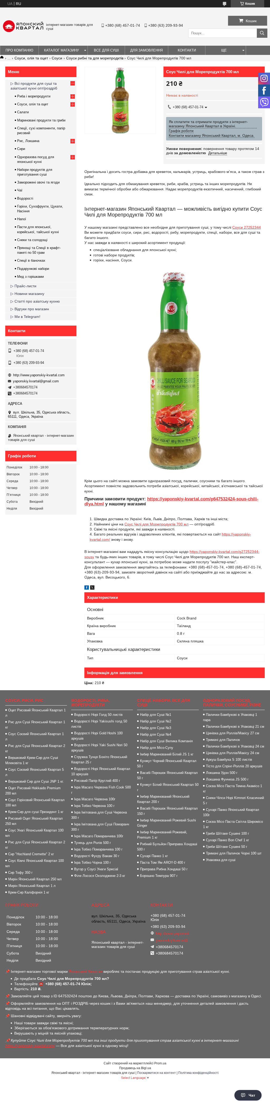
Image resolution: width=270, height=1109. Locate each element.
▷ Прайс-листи (23, 286)
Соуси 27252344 (246, 227)
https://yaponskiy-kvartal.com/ (30, 1046)
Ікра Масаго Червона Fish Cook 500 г (101, 790)
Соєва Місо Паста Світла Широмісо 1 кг (233, 824)
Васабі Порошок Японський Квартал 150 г (167, 811)
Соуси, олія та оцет (31, 58)
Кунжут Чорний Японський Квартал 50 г (166, 763)
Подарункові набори (33, 269)
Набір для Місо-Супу (156, 748)
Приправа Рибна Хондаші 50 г (164, 869)
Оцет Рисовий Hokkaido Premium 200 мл (33, 790)
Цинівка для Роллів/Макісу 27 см (232, 733)
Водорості (25, 198)
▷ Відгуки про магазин (30, 309)
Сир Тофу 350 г (20, 873)
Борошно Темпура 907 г (159, 876)
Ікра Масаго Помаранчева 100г (98, 836)
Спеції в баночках (31, 260)
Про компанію (19, 50)
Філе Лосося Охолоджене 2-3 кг (99, 876)
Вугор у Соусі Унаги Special (96, 869)
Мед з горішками (30, 277)
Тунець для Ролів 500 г (92, 843)
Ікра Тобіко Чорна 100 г (92, 862)
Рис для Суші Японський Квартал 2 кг (35, 748)
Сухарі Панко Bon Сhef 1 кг (227, 840)
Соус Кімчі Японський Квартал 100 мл (34, 863)
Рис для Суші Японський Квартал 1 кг (35, 724)
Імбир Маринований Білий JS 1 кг (167, 754)
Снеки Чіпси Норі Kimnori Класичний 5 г (233, 800)
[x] (92, 588)
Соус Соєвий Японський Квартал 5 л (34, 772)
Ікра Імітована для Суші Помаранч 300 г (100, 826)
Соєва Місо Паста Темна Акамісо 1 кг (232, 788)
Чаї (19, 190)
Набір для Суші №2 (155, 721)
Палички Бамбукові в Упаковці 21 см (235, 727)
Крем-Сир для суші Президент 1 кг (36, 812)
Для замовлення (146, 50)
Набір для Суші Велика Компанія (166, 741)
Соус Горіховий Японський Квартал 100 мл (35, 802)
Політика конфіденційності (198, 1073)
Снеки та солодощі (32, 240)
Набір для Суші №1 (155, 715)
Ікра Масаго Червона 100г (94, 799)
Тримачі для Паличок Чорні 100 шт (234, 853)
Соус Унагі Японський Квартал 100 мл (34, 833)
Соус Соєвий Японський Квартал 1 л (34, 736)
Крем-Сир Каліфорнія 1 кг (28, 892)
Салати (23, 112)
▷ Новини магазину (27, 294)
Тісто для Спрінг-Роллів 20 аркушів (234, 766)
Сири (21, 149)
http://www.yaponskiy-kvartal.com (39, 375)
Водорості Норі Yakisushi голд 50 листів (99, 724)
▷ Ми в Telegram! (25, 316)
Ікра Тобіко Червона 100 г (94, 806)
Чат (252, 1095)
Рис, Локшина (28, 141)
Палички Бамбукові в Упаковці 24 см (235, 746)
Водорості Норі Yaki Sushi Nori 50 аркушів (99, 747)
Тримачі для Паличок (223, 740)
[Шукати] (262, 33)
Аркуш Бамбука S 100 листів (229, 760)
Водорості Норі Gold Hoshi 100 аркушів (97, 735)
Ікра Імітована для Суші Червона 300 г (99, 815)
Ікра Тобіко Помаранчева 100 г (98, 849)
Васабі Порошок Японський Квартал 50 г (167, 775)
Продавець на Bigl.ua (135, 1068)
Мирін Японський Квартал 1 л (32, 886)
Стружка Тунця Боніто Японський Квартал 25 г (99, 759)
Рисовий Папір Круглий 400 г (97, 781)
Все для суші (106, 50)
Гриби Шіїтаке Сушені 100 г (227, 833)
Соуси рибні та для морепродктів (94, 58)
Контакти (187, 50)
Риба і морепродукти (33, 96)
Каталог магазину (61, 50)
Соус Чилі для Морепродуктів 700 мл (156, 524)
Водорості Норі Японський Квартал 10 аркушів (100, 771)
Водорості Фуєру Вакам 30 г (96, 856)
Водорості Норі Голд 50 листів (98, 715)
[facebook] (86, 588)
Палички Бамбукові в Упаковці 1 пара (230, 717)
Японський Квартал (85, 971)
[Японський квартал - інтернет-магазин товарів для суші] (23, 31)
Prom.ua (160, 1063)
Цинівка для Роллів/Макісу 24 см (232, 753)
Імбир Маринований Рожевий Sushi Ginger (166, 823)
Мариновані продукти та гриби (41, 120)
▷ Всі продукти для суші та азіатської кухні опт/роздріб (34, 85)
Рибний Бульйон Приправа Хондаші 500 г (167, 846)
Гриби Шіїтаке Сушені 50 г (226, 847)
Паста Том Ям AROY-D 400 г (162, 862)
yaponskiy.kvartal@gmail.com (36, 381)
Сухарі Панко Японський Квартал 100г (231, 812)
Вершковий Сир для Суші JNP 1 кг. (36, 781)
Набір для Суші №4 (155, 734)
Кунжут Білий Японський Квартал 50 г (168, 787)
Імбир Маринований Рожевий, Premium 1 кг (162, 834)
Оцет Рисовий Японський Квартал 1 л (35, 712)
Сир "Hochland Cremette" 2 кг (31, 854)
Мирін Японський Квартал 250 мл (35, 879)
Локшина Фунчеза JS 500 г (227, 779)
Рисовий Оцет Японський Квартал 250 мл (34, 821)
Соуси (57, 58)
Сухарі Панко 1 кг (154, 856)
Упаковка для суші (220, 860)
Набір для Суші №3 (155, 728)
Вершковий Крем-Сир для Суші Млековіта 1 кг (31, 760)
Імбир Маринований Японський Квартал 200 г (163, 799)
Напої (21, 219)
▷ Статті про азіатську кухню (35, 301)
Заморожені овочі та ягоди (38, 182)
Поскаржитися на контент (156, 1073)
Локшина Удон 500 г (222, 773)
